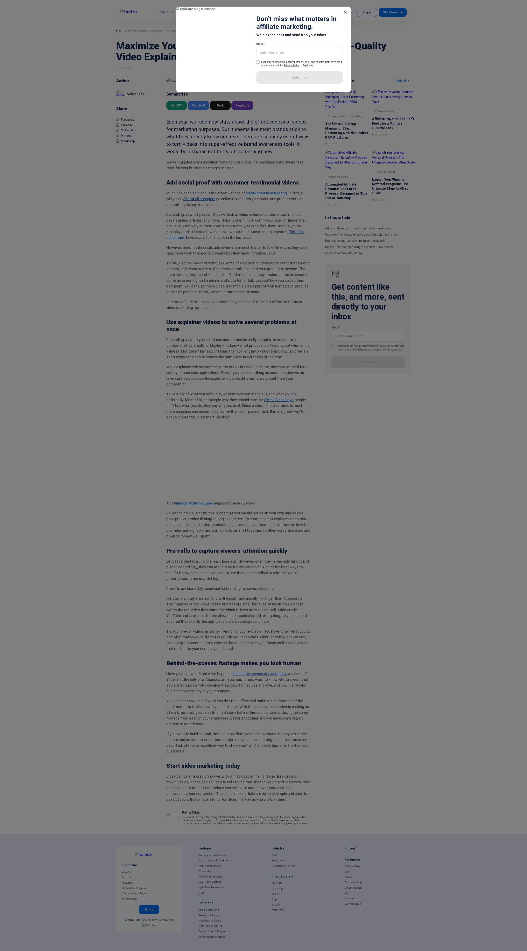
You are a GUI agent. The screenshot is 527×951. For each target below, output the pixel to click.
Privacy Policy (291, 65)
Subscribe (299, 77)
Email (260, 43)
